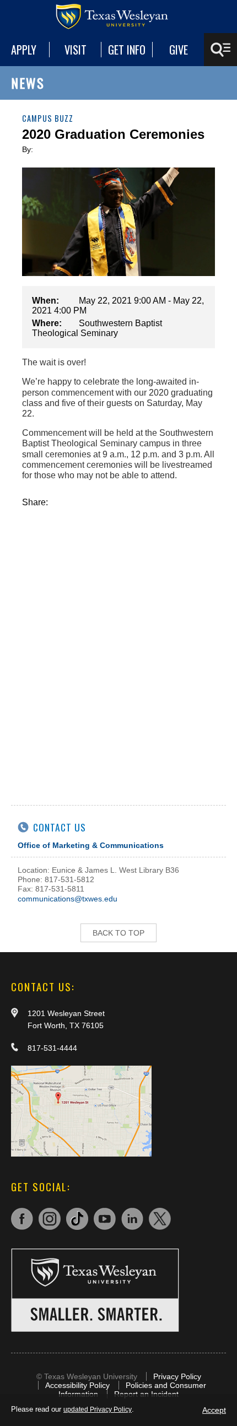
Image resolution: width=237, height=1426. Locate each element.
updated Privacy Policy (97, 1409)
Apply (23, 49)
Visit (75, 49)
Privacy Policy (177, 1376)
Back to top (118, 932)
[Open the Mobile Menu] (220, 49)
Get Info (127, 49)
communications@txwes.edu (67, 898)
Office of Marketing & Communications (91, 845)
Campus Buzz (47, 118)
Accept (214, 1410)
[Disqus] (118, 645)
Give (178, 49)
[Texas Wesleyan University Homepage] (118, 16)
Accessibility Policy (77, 1385)
